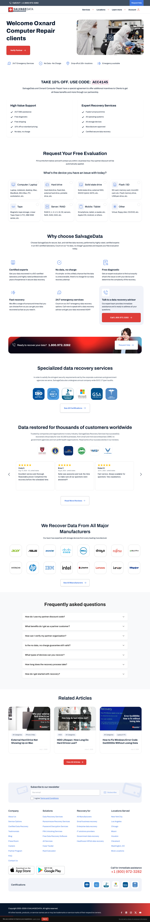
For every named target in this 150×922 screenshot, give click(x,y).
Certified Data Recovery (18, 826)
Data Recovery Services (53, 817)
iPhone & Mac (30, 735)
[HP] (32, 567)
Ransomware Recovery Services (56, 821)
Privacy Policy (14, 917)
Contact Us (13, 861)
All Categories (17, 735)
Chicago (114, 826)
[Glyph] (134, 550)
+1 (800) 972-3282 (126, 872)
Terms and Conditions (49, 798)
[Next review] (141, 474)
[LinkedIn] (126, 912)
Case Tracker (48, 846)
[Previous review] (9, 474)
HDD (60, 735)
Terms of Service (28, 917)
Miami (113, 831)
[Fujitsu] (117, 550)
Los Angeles (116, 821)
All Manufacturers (84, 817)
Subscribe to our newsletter (45, 787)
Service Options (15, 821)
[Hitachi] (15, 567)
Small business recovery (87, 821)
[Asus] (32, 550)
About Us (12, 817)
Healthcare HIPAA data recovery (90, 841)
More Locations (117, 851)
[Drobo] (100, 550)
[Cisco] (66, 550)
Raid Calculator (49, 851)
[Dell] (83, 550)
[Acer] (15, 550)
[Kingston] (83, 567)
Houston (114, 836)
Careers (11, 846)
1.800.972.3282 (59, 345)
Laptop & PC (121, 735)
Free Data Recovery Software (55, 836)
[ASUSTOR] (49, 550)
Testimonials (13, 831)
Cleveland (115, 841)
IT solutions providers (86, 831)
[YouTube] (140, 912)
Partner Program (15, 851)
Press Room (13, 841)
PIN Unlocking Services (52, 831)
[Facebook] (121, 912)
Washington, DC (118, 846)
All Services (47, 841)
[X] (135, 912)
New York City (116, 817)
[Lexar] (117, 567)
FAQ (10, 856)
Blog (10, 836)
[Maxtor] (134, 567)
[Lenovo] (100, 567)
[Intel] (66, 567)
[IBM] (49, 567)
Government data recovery (88, 836)
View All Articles (73, 762)
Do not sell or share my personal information (54, 917)
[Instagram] (130, 912)
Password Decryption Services (55, 826)
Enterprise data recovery (87, 826)
